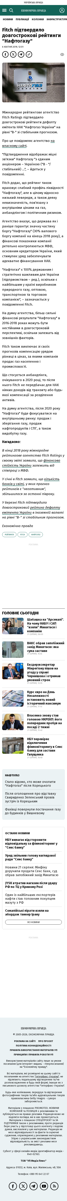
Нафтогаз (35, 534)
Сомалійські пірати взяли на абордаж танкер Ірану (27, 913)
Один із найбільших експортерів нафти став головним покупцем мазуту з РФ (30, 899)
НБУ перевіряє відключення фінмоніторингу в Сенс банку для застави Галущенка (44, 746)
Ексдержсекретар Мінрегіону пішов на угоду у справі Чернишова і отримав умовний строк (44, 672)
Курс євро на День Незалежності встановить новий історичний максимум (44, 698)
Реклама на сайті (25, 1041)
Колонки (38, 19)
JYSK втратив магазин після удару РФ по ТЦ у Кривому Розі (31, 885)
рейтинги (9, 534)
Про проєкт (45, 1041)
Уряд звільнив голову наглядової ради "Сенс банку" (30, 857)
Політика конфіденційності (33, 1045)
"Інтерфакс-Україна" (47, 1076)
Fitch (22, 534)
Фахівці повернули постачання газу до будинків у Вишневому (33, 811)
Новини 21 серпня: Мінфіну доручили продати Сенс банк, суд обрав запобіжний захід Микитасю (31, 871)
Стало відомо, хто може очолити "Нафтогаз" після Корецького (30, 784)
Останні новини (17, 833)
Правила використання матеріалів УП (33, 1050)
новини (8, 19)
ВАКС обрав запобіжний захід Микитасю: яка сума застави (45, 647)
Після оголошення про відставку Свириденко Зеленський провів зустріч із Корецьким (30, 797)
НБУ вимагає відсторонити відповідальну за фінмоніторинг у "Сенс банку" (31, 843)
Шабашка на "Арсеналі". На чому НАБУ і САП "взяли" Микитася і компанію (45, 625)
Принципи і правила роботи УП (33, 1054)
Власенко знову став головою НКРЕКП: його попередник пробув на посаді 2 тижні (44, 721)
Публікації (22, 19)
